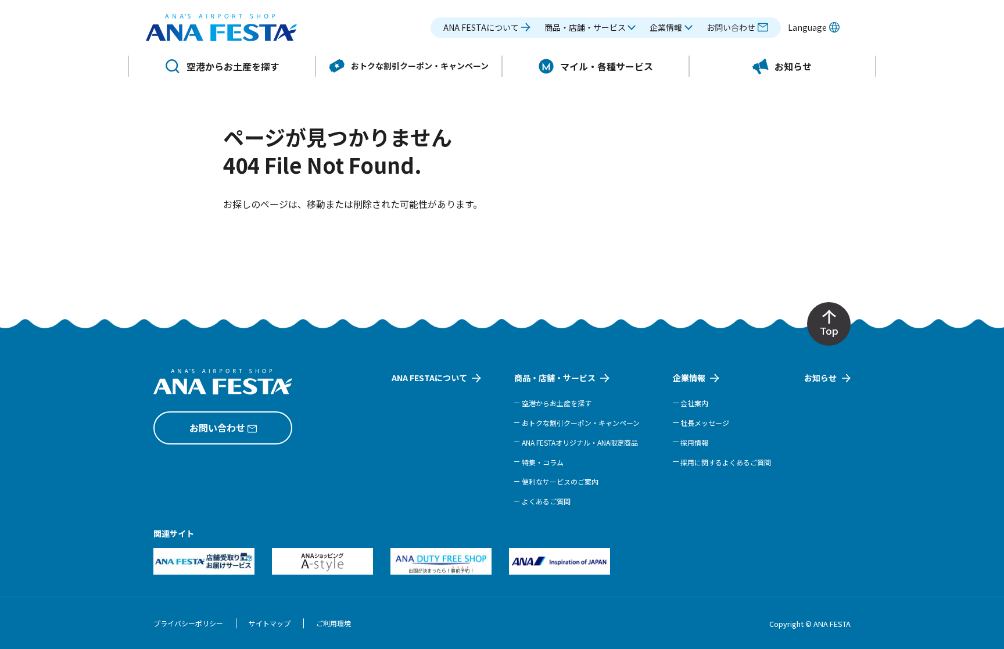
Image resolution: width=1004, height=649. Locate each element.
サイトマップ (270, 623)
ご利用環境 (333, 623)
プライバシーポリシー (188, 623)
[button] (590, 27)
